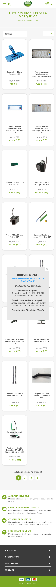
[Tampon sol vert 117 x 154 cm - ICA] (14, 164)
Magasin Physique (18, 496)
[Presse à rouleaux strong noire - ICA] (41, 164)
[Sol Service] (28, 4)
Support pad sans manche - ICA (14, 73)
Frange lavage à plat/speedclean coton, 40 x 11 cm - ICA (41, 74)
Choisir (8, 34)
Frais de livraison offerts (23, 508)
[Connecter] (51, 4)
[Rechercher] (9, 4)
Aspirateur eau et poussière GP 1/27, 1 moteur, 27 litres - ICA (14, 450)
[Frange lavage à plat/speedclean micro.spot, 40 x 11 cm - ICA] (41, 108)
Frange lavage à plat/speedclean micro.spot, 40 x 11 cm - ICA (41, 129)
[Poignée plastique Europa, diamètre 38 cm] (41, 375)
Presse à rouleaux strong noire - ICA (41, 184)
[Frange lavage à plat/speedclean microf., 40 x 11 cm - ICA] (14, 108)
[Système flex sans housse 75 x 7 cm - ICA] (41, 216)
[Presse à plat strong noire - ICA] (14, 216)
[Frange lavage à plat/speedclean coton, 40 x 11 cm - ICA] (41, 53)
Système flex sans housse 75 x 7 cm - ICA (41, 236)
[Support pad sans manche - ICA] (14, 53)
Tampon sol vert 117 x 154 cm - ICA (14, 184)
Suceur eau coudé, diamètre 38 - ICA (41, 341)
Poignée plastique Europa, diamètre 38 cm (41, 396)
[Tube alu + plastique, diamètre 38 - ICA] (14, 375)
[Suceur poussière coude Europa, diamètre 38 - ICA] (14, 321)
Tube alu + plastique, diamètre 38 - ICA (14, 395)
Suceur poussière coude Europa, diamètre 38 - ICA (14, 342)
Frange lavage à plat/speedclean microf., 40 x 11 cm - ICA (14, 129)
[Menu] (4, 4)
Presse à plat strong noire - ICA (14, 236)
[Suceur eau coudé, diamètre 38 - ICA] (41, 321)
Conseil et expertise (20, 519)
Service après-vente (20, 531)
